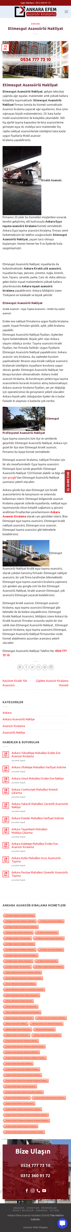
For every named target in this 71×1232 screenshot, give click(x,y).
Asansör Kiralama (14, 726)
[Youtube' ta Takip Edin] (44, 1191)
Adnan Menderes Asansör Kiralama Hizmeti (23, 972)
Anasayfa (18, 1208)
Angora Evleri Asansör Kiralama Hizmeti (21, 1041)
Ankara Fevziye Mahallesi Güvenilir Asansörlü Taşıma (40, 874)
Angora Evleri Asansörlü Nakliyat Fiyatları (22, 1069)
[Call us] (38, 1191)
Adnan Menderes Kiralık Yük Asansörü (21, 1006)
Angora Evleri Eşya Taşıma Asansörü (20, 1086)
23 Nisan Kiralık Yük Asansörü (18, 967)
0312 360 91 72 (35, 1175)
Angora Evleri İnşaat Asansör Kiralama (21, 1126)
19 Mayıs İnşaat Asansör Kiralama (49, 938)
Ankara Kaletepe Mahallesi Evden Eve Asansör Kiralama (35, 845)
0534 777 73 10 (35, 1165)
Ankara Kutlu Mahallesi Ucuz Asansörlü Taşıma (36, 859)
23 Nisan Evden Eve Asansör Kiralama (21, 955)
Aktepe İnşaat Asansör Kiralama (47, 1035)
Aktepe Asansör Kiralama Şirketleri (51, 1018)
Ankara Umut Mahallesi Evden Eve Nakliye (38, 778)
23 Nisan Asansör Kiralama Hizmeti (19, 944)
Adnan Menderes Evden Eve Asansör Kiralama (24, 989)
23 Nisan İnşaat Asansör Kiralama (49, 967)
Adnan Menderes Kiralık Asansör (19, 1001)
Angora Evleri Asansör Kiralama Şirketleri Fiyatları (25, 1058)
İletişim (54, 1210)
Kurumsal (42, 1210)
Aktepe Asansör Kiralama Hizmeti (19, 1018)
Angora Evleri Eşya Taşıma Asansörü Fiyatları (24, 1092)
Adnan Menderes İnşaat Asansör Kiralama (22, 1012)
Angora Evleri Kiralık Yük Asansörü (19, 1103)
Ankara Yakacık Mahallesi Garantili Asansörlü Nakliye (40, 805)
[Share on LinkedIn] (51, 667)
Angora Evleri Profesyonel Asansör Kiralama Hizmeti (26, 1115)
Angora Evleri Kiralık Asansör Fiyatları (49, 1098)
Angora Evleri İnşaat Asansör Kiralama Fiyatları (24, 1132)
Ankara (35, 24)
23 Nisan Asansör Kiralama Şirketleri (20, 949)
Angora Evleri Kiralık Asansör (17, 1098)
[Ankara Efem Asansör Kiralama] (36, 11)
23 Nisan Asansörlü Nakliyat (51, 949)
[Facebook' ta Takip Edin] (27, 1191)
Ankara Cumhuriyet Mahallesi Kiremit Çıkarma (35, 791)
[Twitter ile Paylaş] (32, 667)
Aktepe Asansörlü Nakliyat (16, 1023)
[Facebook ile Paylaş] (26, 667)
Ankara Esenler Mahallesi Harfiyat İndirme (38, 818)
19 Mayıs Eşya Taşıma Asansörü (19, 932)
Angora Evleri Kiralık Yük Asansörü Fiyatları (23, 1109)
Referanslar (49, 1208)
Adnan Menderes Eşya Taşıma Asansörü (22, 995)
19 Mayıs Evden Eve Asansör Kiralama (21, 927)
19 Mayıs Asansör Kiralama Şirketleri (20, 921)
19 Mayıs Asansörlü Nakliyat (51, 921)
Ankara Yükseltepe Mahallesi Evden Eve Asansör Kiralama (36, 754)
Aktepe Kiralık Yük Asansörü (17, 1035)
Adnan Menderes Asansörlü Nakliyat (20, 984)
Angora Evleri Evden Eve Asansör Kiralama (23, 1075)
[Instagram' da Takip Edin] (32, 1191)
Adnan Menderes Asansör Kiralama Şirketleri (23, 978)
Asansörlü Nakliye (14, 732)
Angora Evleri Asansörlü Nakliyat (19, 1063)
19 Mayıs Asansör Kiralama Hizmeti (20, 915)
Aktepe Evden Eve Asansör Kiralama (47, 1023)
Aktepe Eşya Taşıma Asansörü (18, 1029)
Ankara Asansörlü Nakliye (19, 719)
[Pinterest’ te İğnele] (45, 667)
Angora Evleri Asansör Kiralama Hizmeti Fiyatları (25, 1046)
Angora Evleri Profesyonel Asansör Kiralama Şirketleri (27, 1120)
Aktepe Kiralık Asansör (45, 1029)
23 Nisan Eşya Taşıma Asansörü (19, 961)
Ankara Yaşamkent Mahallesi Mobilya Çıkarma (29, 831)
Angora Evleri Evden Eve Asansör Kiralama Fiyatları (26, 1080)
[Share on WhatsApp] (20, 667)
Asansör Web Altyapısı (35, 1227)
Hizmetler (33, 1208)
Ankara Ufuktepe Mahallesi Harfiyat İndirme (39, 767)
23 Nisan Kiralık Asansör (47, 961)
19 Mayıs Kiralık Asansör (47, 932)
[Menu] (66, 11)
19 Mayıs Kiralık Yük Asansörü (18, 938)
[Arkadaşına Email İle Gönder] (39, 667)
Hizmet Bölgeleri (23, 1210)
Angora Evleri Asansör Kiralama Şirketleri (22, 1052)
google (12, 477)
